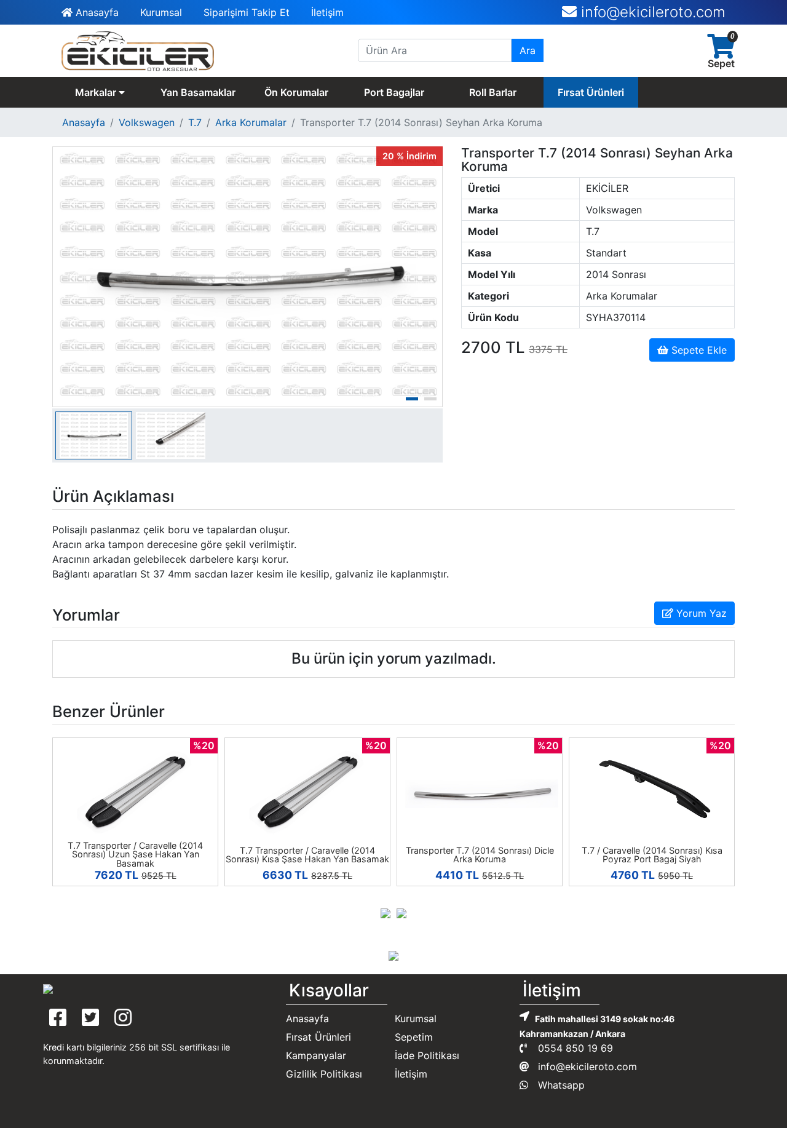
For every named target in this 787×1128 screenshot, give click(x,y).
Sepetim (414, 1037)
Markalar (97, 92)
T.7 (195, 122)
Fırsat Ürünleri (591, 92)
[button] (412, 398)
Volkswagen (147, 122)
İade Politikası (427, 1055)
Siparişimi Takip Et (247, 12)
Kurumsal (161, 12)
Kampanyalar (316, 1055)
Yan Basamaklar (197, 92)
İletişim (327, 12)
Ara (528, 50)
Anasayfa (96, 12)
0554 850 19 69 (668, 19)
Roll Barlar (492, 92)
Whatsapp (560, 1085)
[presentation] (385, 912)
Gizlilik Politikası (324, 1074)
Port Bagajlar (394, 92)
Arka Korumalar (251, 122)
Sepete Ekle (697, 350)
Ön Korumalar (296, 92)
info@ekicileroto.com (586, 1066)
